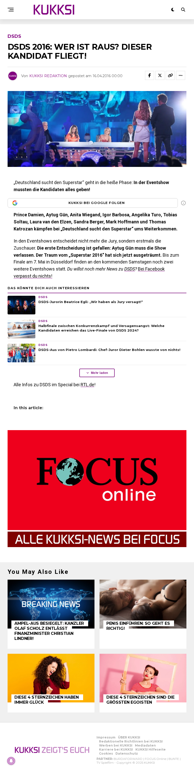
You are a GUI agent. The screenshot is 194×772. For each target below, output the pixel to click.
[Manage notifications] (11, 761)
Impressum (105, 737)
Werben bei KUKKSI (115, 745)
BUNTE (173, 759)
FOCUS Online (155, 759)
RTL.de (87, 384)
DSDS (129, 269)
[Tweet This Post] (159, 75)
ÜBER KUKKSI (129, 737)
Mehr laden (99, 373)
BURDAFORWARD (128, 759)
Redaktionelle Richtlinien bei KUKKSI (131, 741)
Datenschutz (126, 753)
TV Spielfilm (105, 762)
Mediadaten (145, 745)
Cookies (106, 753)
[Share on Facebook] (149, 75)
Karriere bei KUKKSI (116, 749)
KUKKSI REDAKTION (48, 76)
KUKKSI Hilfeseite (150, 749)
